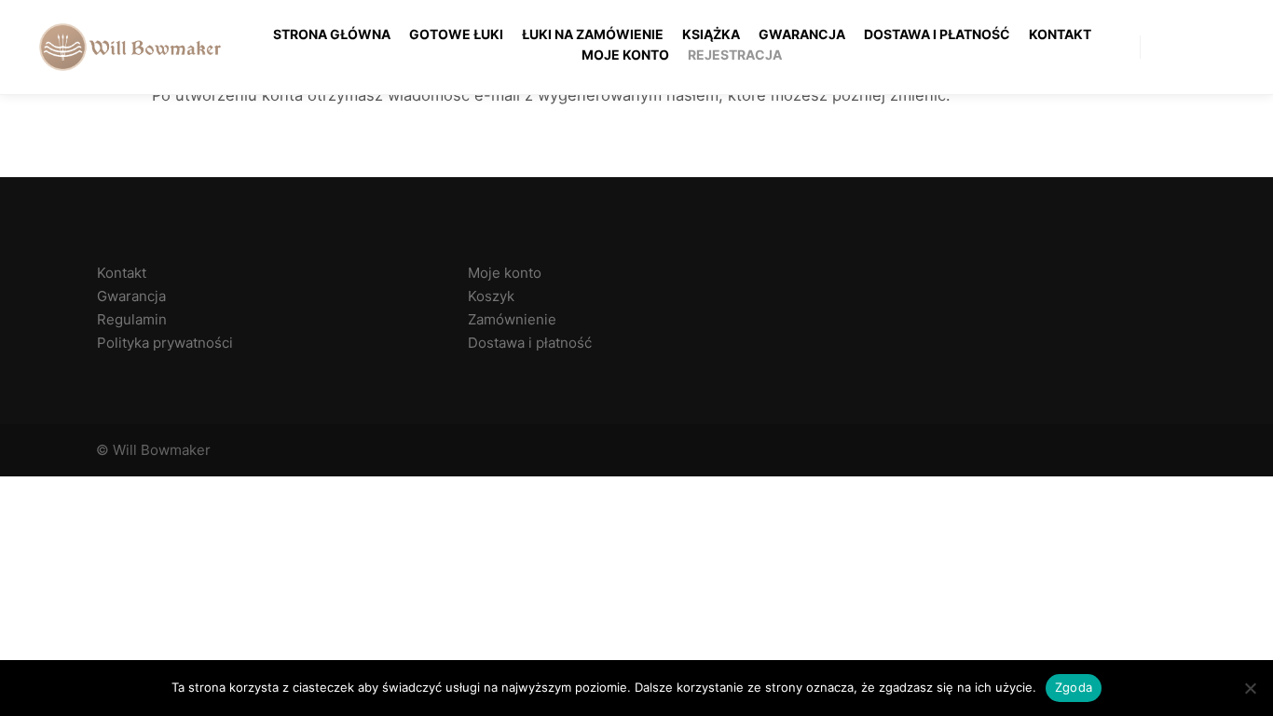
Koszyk (491, 296)
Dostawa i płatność (530, 342)
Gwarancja (131, 296)
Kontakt (121, 273)
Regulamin (132, 319)
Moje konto (504, 273)
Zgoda (1073, 687)
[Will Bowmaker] (130, 47)
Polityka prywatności (165, 342)
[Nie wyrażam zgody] (1249, 688)
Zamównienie (512, 319)
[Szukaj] (1205, 46)
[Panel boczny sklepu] (1171, 46)
